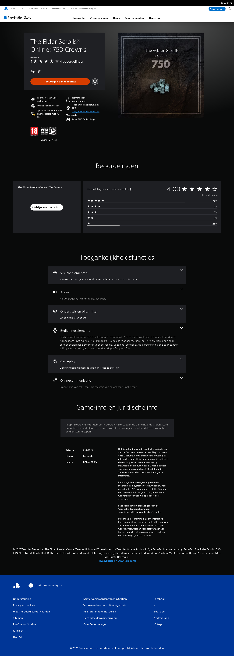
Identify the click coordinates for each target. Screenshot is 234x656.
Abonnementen (134, 18)
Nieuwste (79, 18)
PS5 (23, 8)
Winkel (14, 8)
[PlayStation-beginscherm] (6, 9)
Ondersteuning (86, 8)
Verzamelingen (99, 18)
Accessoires (57, 8)
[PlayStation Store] (18, 17)
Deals (116, 18)
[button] (85, 111)
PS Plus (43, 8)
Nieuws (70, 8)
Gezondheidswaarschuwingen (133, 508)
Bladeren (154, 18)
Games (32, 8)
